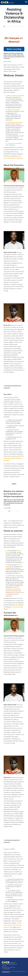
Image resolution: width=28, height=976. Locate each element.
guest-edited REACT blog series (13, 158)
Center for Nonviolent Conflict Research (17, 971)
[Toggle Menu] (26, 2)
